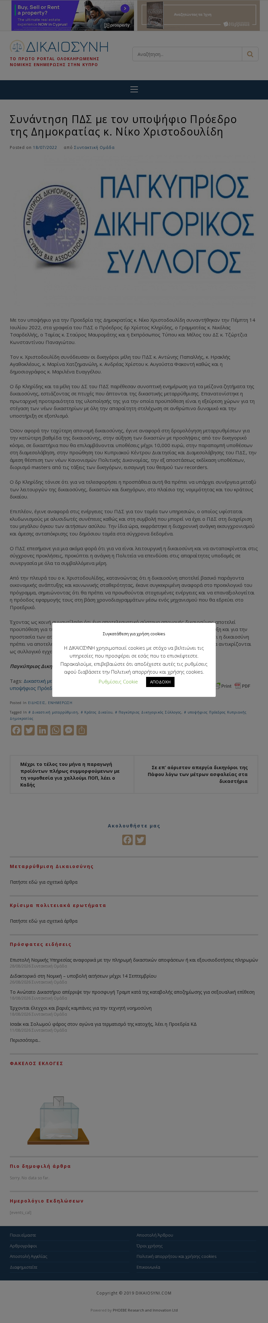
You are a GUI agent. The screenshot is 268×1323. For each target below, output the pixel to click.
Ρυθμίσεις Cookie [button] (118, 681)
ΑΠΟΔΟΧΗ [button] (160, 682)
